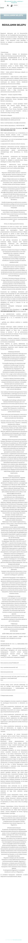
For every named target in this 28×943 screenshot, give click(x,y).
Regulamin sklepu (7, 903)
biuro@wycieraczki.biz (9, 934)
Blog (3, 913)
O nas (3, 911)
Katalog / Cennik (6, 901)
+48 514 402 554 (7, 933)
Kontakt (4, 916)
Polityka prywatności (8, 905)
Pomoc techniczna (7, 900)
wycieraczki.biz (17, 939)
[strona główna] (14, 2)
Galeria (4, 915)
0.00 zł (14, 5)
